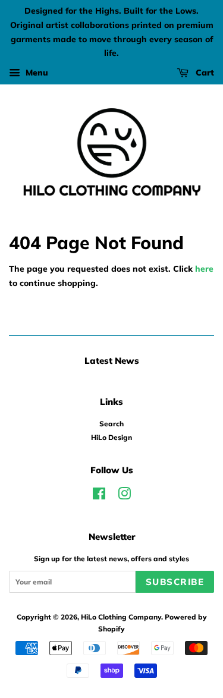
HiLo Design (111, 437)
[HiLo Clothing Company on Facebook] (99, 496)
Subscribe (175, 581)
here (204, 268)
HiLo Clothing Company (121, 616)
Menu (35, 72)
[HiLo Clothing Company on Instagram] (124, 496)
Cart (203, 72)
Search (111, 423)
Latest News (111, 360)
